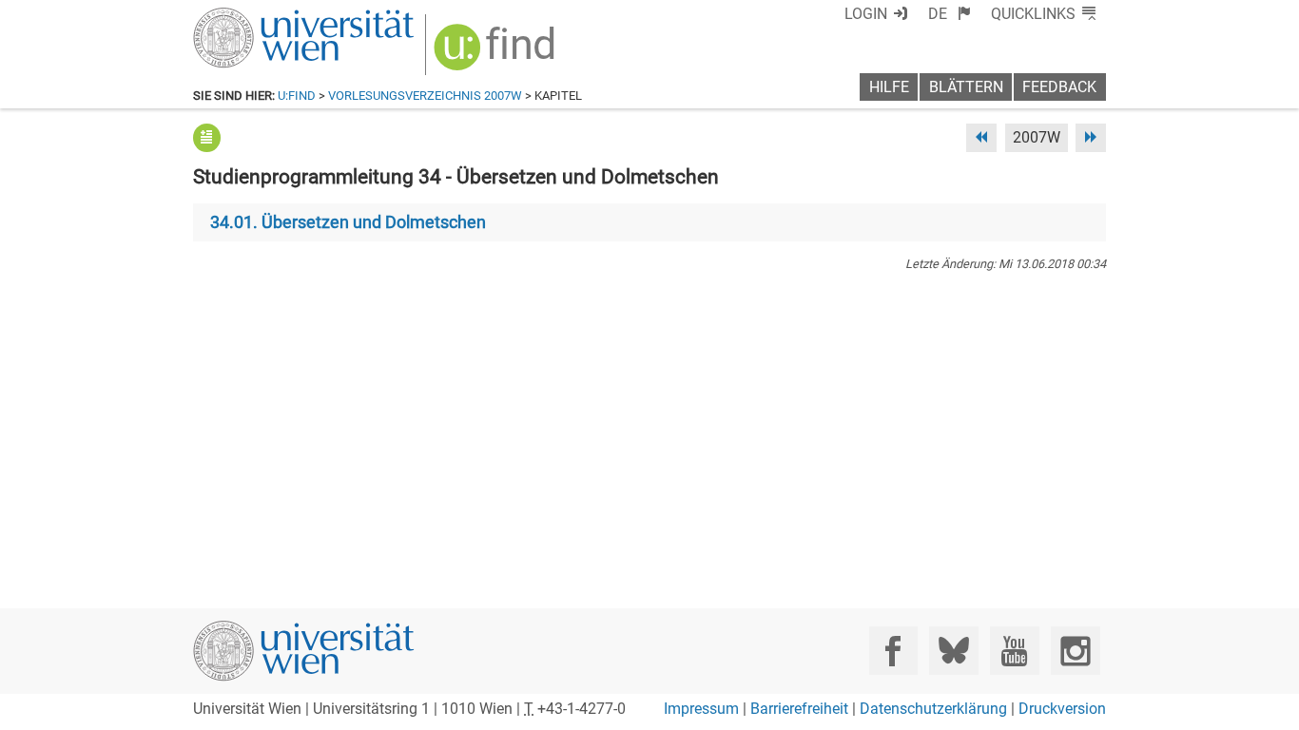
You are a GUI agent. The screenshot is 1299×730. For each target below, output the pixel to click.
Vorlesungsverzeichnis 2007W (425, 95)
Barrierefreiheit (799, 709)
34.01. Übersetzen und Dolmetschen (348, 222)
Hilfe (889, 87)
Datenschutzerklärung (933, 709)
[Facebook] (893, 650)
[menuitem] (949, 14)
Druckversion (1062, 709)
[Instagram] (1075, 650)
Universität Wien (258, 17)
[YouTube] (1014, 650)
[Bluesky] (953, 650)
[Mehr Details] (207, 137)
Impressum (701, 709)
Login (865, 14)
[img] (496, 54)
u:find (297, 95)
